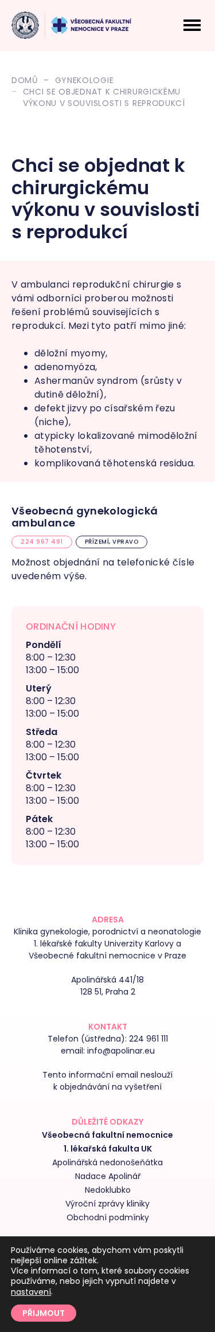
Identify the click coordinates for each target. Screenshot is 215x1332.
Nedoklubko (108, 1190)
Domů (24, 80)
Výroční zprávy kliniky (107, 1203)
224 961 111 (148, 1038)
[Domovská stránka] (25, 25)
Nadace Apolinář (107, 1176)
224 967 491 (42, 541)
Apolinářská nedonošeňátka (107, 1162)
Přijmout (43, 1313)
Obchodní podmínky (108, 1217)
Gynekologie (84, 80)
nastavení (31, 1292)
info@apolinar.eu (121, 1050)
